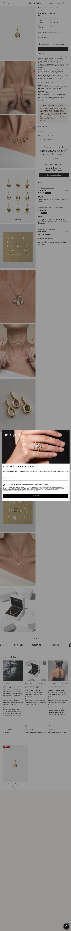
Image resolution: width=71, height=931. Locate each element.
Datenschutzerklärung (7, 490)
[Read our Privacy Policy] (67, 487)
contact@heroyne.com (59, 488)
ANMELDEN (35, 496)
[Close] (67, 432)
